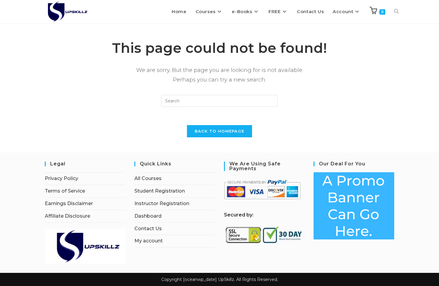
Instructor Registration (161, 203)
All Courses (148, 178)
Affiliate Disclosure (67, 216)
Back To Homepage (220, 131)
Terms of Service (65, 191)
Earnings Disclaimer (69, 203)
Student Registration (159, 191)
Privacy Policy (61, 178)
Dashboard (148, 216)
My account (148, 241)
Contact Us (148, 228)
